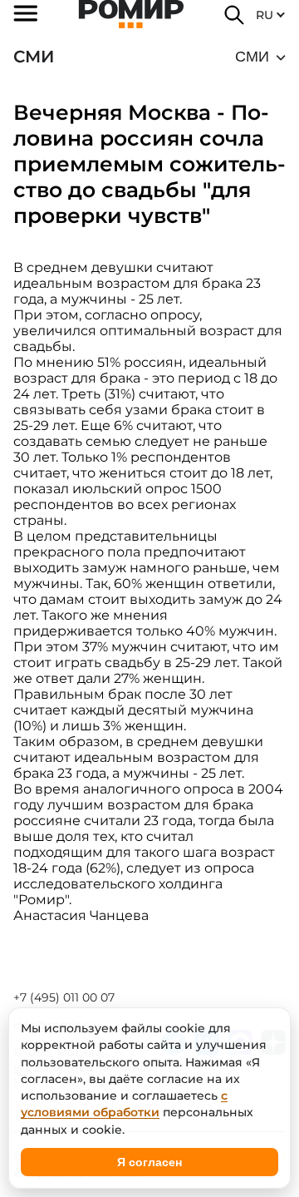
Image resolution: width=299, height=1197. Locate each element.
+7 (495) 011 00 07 (64, 997)
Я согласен (149, 1162)
